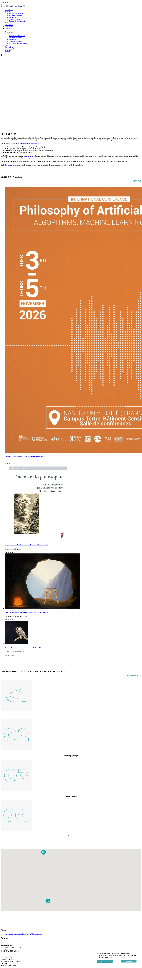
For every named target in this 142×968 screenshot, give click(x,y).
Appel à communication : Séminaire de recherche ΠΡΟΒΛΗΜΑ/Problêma (26, 612)
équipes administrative (14, 165)
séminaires (29, 156)
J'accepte (104, 961)
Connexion (4, 2)
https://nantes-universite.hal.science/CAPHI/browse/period (24, 934)
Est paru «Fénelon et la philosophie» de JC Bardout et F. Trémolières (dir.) (26, 545)
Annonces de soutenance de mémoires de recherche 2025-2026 (23, 647)
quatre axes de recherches (30, 143)
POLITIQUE (128, 961)
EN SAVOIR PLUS (134, 675)
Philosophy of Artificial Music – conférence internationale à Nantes (24, 456)
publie (92, 156)
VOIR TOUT (136, 181)
